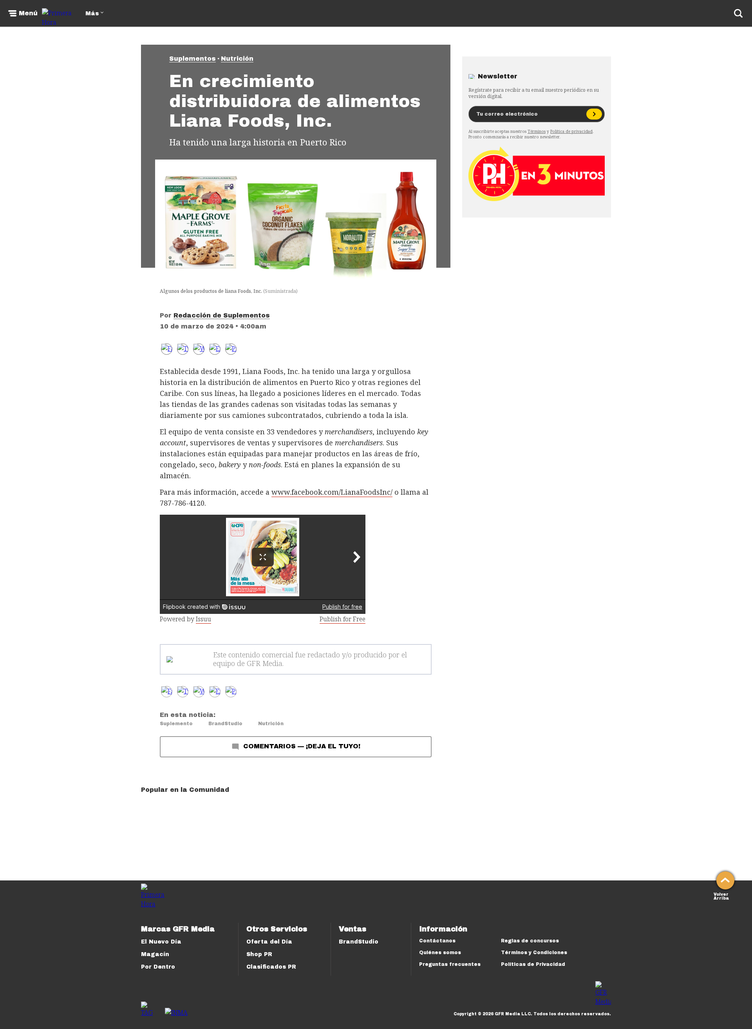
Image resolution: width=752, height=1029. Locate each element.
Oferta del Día (269, 942)
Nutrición (237, 58)
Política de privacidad (571, 131)
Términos (537, 131)
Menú (28, 13)
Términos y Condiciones (534, 952)
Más (92, 13)
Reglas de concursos (530, 941)
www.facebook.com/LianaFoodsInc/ (331, 492)
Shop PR (259, 954)
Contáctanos (437, 941)
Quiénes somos (440, 952)
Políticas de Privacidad (533, 964)
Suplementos (192, 58)
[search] (738, 13)
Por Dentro (158, 967)
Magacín (155, 954)
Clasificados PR (271, 967)
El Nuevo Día (161, 942)
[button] (182, 349)
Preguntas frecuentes (450, 964)
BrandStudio (225, 723)
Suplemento (176, 723)
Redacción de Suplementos (222, 315)
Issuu (203, 619)
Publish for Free (342, 619)
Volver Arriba (721, 895)
